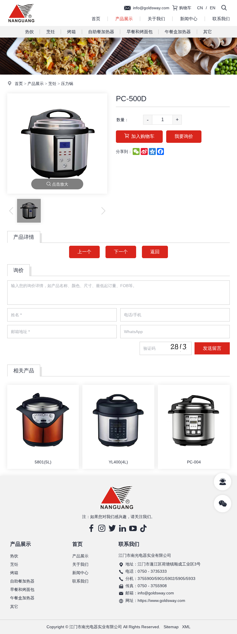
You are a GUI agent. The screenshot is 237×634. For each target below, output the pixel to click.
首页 (96, 18)
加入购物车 (142, 136)
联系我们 (80, 581)
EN (212, 7)
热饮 (29, 31)
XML (186, 626)
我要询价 (184, 136)
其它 (207, 31)
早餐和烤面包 (140, 31)
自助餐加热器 (101, 31)
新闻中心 (188, 18)
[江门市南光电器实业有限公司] (21, 24)
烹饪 (50, 31)
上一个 (84, 251)
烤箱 (71, 31)
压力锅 (67, 83)
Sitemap (171, 626)
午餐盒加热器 (178, 31)
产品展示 (124, 18)
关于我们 (156, 18)
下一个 (121, 251)
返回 (155, 251)
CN (200, 7)
